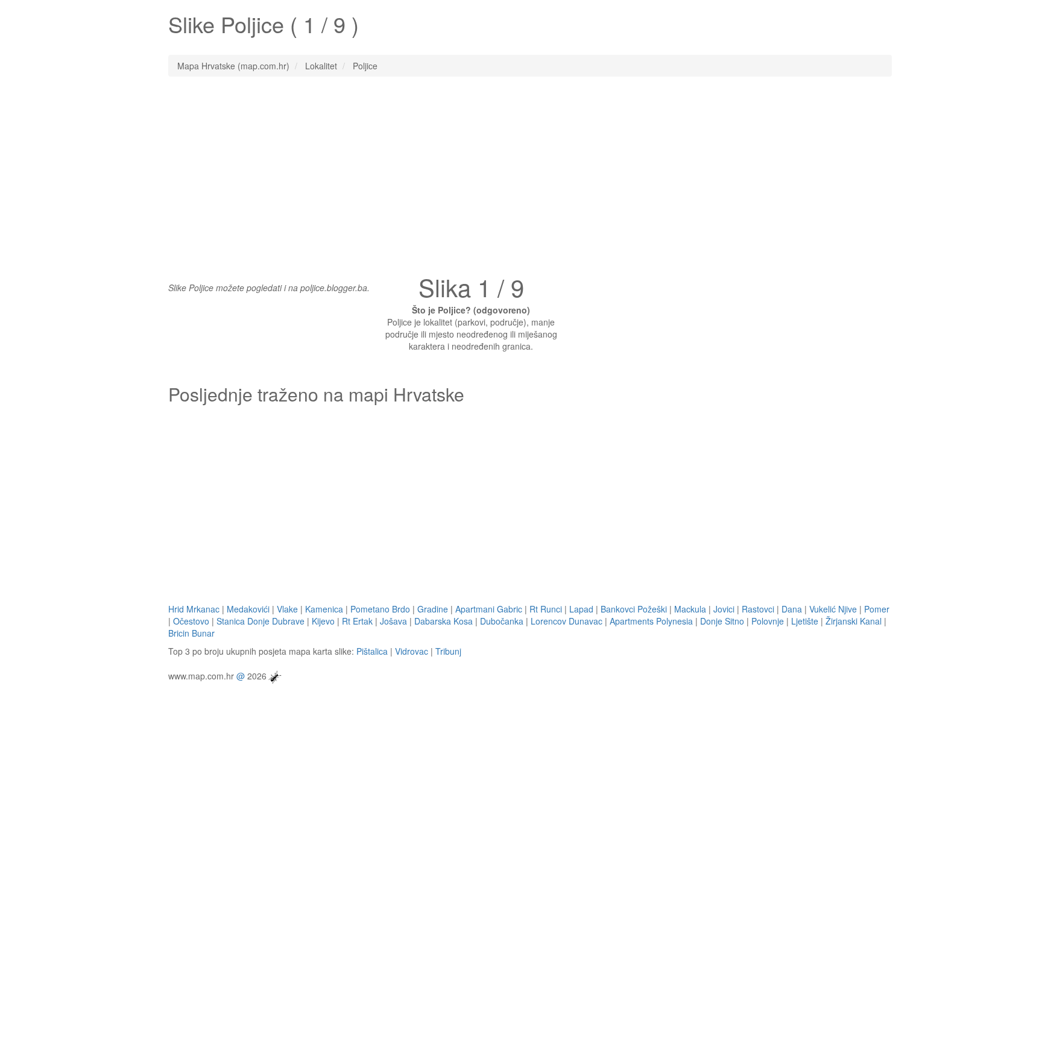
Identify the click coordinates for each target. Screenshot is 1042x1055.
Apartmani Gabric (488, 609)
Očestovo (191, 621)
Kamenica (324, 609)
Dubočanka (501, 621)
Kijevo (323, 621)
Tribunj (448, 651)
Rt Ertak (357, 621)
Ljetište (804, 621)
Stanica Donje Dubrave (260, 621)
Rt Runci (545, 609)
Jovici (723, 609)
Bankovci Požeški (634, 609)
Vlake (287, 609)
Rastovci (758, 609)
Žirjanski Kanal (854, 621)
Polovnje (767, 621)
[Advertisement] (521, 173)
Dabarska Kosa (443, 621)
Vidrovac (411, 651)
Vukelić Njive (833, 609)
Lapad (581, 609)
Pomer (876, 609)
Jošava (393, 621)
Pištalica (372, 651)
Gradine (432, 609)
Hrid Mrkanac (193, 609)
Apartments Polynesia (651, 621)
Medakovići (248, 609)
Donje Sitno (722, 621)
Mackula (690, 609)
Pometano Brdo (380, 609)
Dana (792, 609)
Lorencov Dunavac (566, 621)
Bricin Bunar (191, 633)
